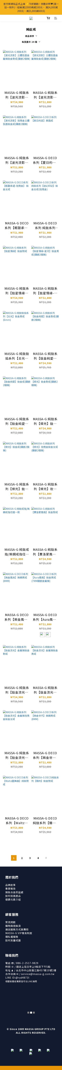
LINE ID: (17, 977)
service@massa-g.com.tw (37, 974)
